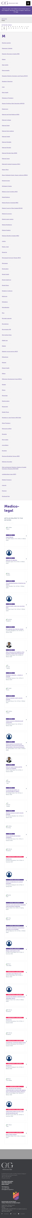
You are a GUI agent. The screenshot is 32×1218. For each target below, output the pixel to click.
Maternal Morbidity (6, 142)
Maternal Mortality (6, 147)
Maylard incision (6, 180)
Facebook (6, 1213)
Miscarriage (5, 395)
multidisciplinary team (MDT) (9, 474)
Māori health (5, 92)
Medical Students (6, 230)
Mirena (3, 390)
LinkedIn (23, 1213)
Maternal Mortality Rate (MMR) (9, 153)
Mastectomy (5, 109)
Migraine (4, 362)
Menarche (4, 252)
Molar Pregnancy (6, 423)
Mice (3, 313)
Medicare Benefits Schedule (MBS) (10, 235)
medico (4, 241)
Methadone (5, 302)
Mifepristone (5, 357)
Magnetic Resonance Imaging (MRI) (10, 54)
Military (4, 373)
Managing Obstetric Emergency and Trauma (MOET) (15, 76)
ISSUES (3, 20)
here (17, 12)
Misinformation (5, 401)
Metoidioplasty (5, 307)
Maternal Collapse (6, 120)
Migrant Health (5, 368)
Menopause (5, 263)
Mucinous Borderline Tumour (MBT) (11, 456)
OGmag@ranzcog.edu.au (8, 1189)
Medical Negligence (7, 224)
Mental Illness (5, 285)
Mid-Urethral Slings (6, 335)
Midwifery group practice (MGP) (10, 351)
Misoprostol (5, 406)
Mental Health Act (6, 280)
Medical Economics (7, 213)
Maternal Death (6, 125)
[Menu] (28, 3)
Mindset (4, 384)
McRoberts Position (7, 186)
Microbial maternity (7, 318)
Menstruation (5, 268)
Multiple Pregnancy (7, 479)
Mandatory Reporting (7, 81)
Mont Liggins (5, 439)
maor (3, 87)
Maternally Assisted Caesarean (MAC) (11, 164)
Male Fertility (5, 65)
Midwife (4, 346)
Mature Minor (5, 169)
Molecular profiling (6, 428)
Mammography (5, 70)
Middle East (5, 340)
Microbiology (5, 324)
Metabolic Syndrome (7, 291)
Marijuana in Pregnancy (7, 98)
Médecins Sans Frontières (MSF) (10, 191)
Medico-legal (5, 246)
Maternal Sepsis (6, 158)
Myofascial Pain (6, 496)
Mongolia (4, 434)
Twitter (14, 1213)
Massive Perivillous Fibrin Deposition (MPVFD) (13, 103)
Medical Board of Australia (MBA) (10, 202)
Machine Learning (6, 43)
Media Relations (6, 197)
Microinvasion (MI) (6, 329)
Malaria (3, 59)
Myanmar (4, 490)
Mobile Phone (5, 412)
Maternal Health (6, 136)
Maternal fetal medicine (8, 131)
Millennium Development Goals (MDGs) (12, 379)
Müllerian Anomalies (7, 461)
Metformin (4, 296)
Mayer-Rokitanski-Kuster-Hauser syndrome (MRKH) (15, 175)
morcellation (5, 445)
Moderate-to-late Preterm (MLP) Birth (11, 417)
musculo (4, 485)
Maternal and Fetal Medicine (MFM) (10, 114)
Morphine (4, 450)
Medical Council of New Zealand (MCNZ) (12, 208)
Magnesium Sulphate (7, 48)
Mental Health (5, 274)
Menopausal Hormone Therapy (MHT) (11, 257)
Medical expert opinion (7, 219)
